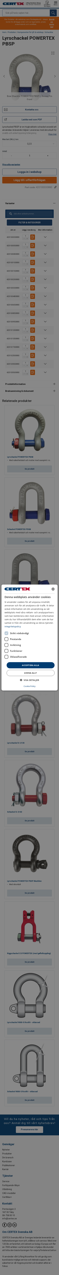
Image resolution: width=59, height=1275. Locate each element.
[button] (29, 680)
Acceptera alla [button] (30, 665)
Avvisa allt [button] (30, 673)
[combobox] (52, 588)
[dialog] (30, 637)
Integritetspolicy (13, 626)
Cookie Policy (30, 686)
